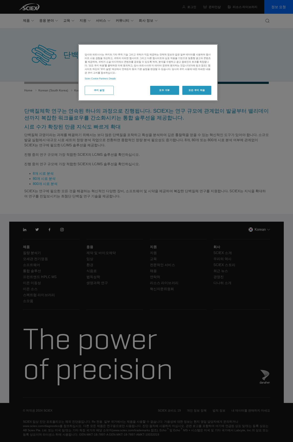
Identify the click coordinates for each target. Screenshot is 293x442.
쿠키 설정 (99, 90)
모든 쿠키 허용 (197, 90)
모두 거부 (164, 90)
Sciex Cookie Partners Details (100, 78)
